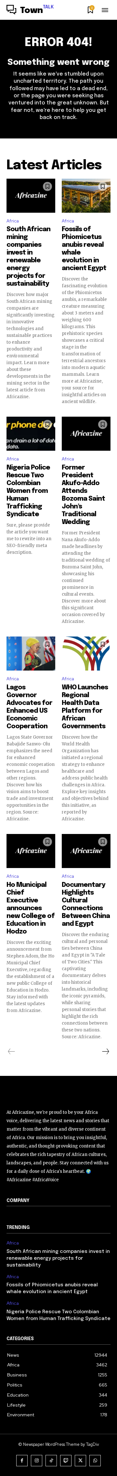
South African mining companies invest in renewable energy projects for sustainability (58, 1258)
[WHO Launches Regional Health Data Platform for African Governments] (86, 654)
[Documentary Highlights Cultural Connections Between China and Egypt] (86, 851)
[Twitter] (80, 1460)
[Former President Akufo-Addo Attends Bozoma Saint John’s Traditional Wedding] (86, 434)
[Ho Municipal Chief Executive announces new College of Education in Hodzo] (30, 851)
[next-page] (105, 1051)
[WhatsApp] (95, 1460)
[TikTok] (51, 1460)
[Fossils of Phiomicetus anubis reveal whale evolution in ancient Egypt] (86, 196)
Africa (12, 221)
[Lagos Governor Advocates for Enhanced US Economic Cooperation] (30, 654)
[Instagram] (36, 1460)
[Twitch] (66, 1460)
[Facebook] (22, 1460)
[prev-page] (11, 1051)
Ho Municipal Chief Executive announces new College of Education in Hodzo (30, 908)
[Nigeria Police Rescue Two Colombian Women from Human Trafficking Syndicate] (30, 434)
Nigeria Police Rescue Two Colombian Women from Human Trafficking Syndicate (28, 491)
